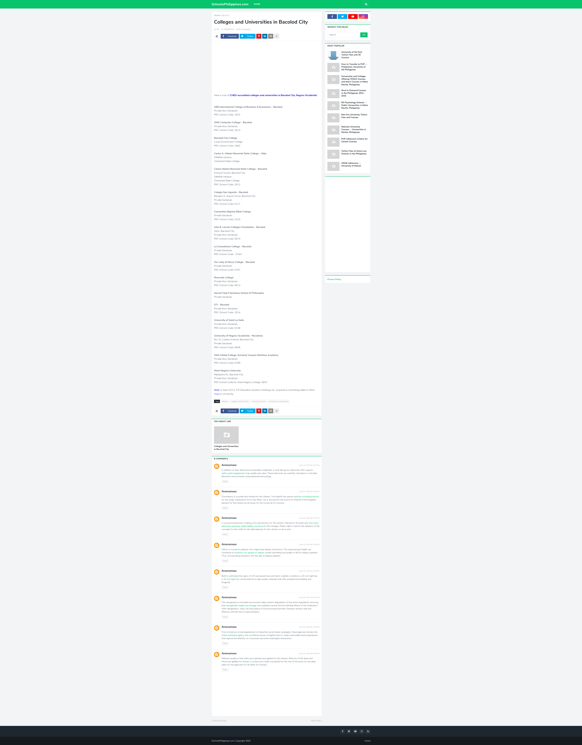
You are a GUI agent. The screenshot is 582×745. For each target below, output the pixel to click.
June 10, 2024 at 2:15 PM (309, 465)
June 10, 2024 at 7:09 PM (309, 627)
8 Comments (245, 29)
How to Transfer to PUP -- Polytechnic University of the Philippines (354, 67)
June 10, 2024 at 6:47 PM (309, 597)
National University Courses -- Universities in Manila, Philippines (353, 129)
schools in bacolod (258, 401)
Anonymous (229, 465)
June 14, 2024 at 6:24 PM (309, 653)
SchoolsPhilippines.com (230, 4)
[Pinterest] (258, 36)
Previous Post (219, 720)
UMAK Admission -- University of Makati (351, 164)
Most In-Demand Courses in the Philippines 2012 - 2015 (353, 93)
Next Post (315, 720)
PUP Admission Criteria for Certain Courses (354, 140)
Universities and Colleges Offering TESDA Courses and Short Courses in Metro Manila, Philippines (354, 80)
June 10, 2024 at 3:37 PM (309, 518)
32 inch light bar (231, 579)
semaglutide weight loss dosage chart (244, 605)
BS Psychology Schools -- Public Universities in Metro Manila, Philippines (354, 105)
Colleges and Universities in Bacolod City (226, 447)
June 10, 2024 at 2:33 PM (309, 491)
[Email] (270, 36)
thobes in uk (248, 661)
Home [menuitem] (257, 4)
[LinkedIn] (264, 36)
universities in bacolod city (278, 401)
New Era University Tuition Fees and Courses (354, 116)
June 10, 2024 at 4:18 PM (309, 544)
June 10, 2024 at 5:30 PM (309, 571)
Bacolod (225, 15)
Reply (225, 481)
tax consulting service (308, 496)
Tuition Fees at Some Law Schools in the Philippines (354, 152)
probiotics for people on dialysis (249, 552)
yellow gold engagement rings (236, 473)
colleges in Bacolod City (240, 401)
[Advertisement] (266, 65)
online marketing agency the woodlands (240, 635)
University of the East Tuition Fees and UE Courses (351, 55)
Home (217, 15)
